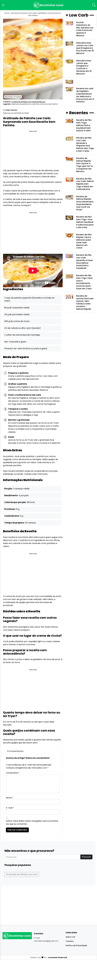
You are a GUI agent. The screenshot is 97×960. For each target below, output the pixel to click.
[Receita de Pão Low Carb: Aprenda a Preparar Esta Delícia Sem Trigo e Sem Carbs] (69, 138)
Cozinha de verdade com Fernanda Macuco (28, 102)
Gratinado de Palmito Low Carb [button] (21, 874)
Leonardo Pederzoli (57, 957)
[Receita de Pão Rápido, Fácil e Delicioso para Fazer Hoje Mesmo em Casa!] (69, 235)
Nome (9, 797)
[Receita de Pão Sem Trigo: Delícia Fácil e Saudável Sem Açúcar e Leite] (69, 120)
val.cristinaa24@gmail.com (46, 941)
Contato (70, 941)
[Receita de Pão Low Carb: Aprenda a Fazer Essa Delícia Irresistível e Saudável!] (69, 255)
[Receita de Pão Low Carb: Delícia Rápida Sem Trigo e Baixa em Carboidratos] (69, 179)
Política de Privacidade (76, 945)
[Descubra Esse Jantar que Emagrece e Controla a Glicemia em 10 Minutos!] (69, 61)
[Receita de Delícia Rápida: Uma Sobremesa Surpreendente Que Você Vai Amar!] (69, 197)
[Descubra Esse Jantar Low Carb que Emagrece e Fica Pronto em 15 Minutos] (69, 43)
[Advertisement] (33, 150)
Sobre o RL (70, 937)
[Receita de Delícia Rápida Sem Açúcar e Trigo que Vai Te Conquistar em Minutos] (69, 159)
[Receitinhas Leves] (48, 5)
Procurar (86, 856)
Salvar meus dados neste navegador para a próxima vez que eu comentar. (32, 822)
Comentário (12, 772)
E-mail (10, 807)
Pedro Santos (11, 110)
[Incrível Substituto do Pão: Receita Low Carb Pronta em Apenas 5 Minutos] (69, 23)
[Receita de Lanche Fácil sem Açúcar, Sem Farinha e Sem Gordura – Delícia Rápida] (69, 296)
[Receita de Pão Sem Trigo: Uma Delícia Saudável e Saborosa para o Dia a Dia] (69, 217)
